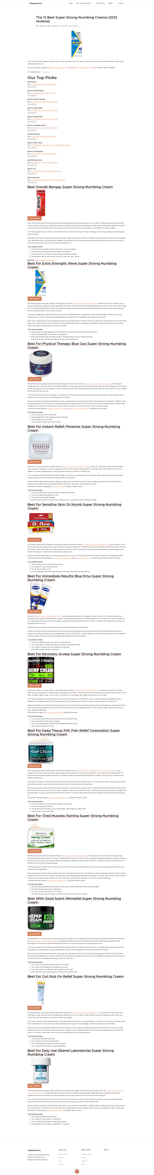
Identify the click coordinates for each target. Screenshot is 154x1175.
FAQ (60, 1161)
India (82, 1164)
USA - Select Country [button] (83, 3)
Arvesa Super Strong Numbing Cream (43, 136)
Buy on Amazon (34, 218)
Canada (83, 1158)
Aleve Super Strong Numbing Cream (43, 93)
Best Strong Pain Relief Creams (83, 68)
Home (71, 3)
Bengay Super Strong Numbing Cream (44, 84)
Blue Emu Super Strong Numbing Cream (44, 128)
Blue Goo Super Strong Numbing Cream (44, 102)
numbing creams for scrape (56, 408)
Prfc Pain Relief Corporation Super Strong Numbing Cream (50, 145)
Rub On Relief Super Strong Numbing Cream (46, 171)
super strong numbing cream (79, 408)
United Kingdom (86, 1154)
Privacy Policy (100, 3)
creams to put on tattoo (83, 558)
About (61, 1158)
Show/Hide (46, 72)
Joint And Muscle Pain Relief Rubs (69, 26)
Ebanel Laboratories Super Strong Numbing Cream (48, 180)
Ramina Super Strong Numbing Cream (44, 154)
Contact (120, 3)
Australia (84, 1161)
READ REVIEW (32, 87)
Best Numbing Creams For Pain (59, 68)
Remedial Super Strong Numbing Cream (44, 163)
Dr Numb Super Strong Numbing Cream (44, 119)
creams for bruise (58, 486)
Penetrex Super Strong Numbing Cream (44, 110)
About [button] (110, 3)
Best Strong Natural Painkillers (44, 260)
